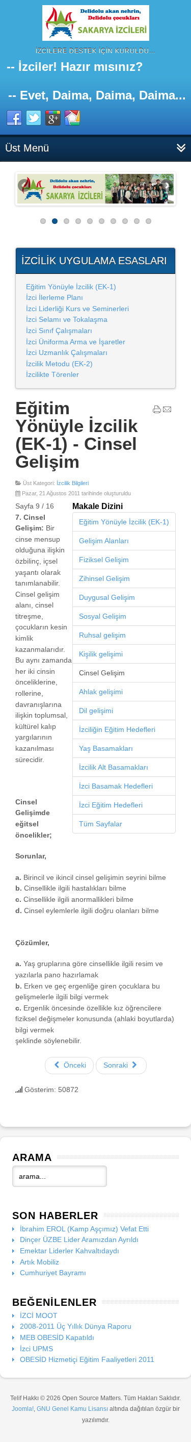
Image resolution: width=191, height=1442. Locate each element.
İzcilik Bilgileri (73, 483)
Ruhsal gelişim (102, 635)
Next (166, 186)
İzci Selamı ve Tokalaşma (66, 319)
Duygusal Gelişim (107, 597)
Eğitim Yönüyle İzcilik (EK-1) (71, 287)
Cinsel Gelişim (102, 673)
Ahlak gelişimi (101, 692)
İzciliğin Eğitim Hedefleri (117, 729)
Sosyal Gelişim (102, 616)
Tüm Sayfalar (100, 824)
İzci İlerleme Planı (54, 297)
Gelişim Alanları (104, 541)
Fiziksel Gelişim (104, 559)
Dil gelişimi (96, 710)
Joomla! (23, 1408)
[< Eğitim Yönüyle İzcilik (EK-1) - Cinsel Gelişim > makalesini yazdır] (157, 411)
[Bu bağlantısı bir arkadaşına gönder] (167, 411)
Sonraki (116, 1065)
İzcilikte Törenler (52, 374)
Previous (25, 186)
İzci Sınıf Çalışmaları (59, 330)
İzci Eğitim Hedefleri (111, 805)
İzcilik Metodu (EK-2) (59, 364)
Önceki (74, 1065)
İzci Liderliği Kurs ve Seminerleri (77, 309)
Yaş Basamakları (106, 748)
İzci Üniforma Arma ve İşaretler (75, 342)
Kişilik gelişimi (101, 654)
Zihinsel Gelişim (104, 578)
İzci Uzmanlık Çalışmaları (66, 352)
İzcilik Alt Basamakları (113, 767)
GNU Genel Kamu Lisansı (72, 1408)
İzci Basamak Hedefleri (116, 786)
